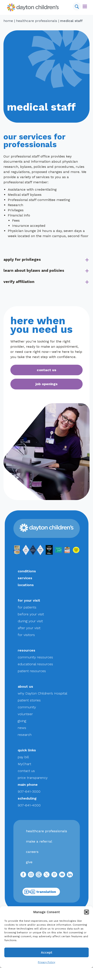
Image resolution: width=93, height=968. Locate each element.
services (25, 578)
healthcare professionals (36, 21)
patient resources (32, 671)
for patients (27, 607)
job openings (46, 384)
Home (8, 21)
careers (32, 852)
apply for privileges (22, 259)
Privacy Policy (46, 962)
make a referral (39, 841)
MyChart (24, 764)
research (25, 735)
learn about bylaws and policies (33, 270)
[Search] (77, 6)
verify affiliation (18, 281)
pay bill (23, 757)
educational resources (35, 664)
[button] (86, 912)
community (27, 707)
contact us (46, 370)
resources (26, 650)
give (29, 862)
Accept (46, 952)
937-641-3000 (29, 791)
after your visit (29, 628)
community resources (35, 657)
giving (22, 721)
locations (26, 585)
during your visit (30, 621)
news (22, 728)
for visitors (26, 635)
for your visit (29, 600)
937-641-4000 (29, 805)
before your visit (31, 614)
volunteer (25, 714)
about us (25, 686)
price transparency (33, 778)
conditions (27, 571)
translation (46, 892)
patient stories (29, 700)
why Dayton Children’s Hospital (42, 693)
